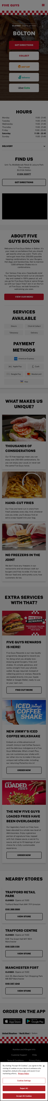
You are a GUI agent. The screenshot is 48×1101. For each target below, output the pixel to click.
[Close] (44, 1066)
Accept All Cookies (24, 1096)
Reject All (24, 1088)
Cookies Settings (24, 1081)
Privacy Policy (23, 1074)
